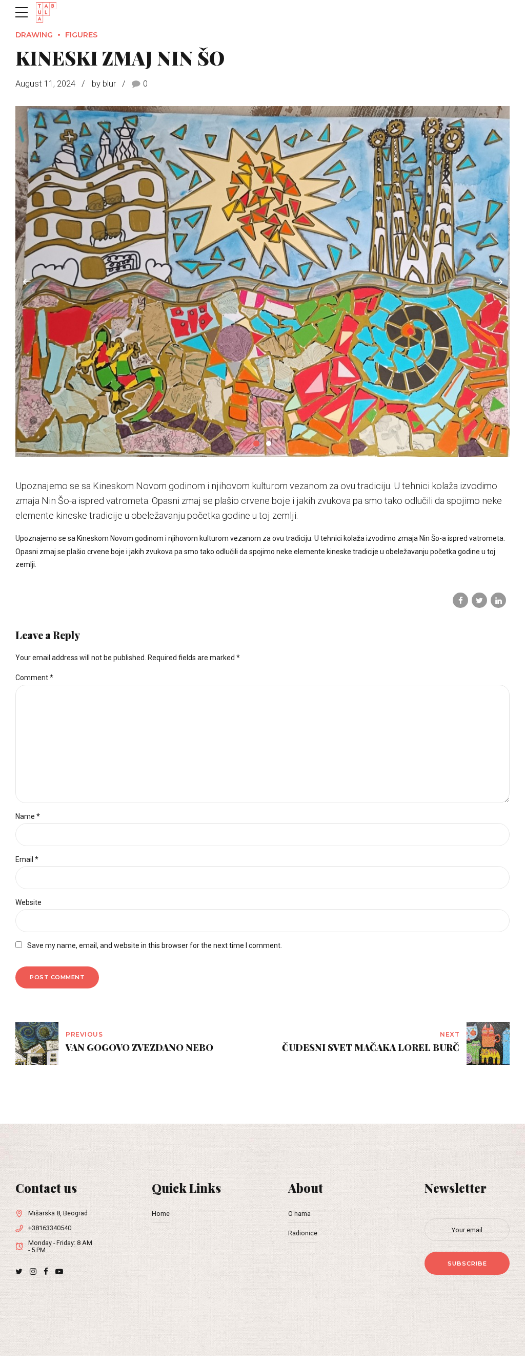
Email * (26, 859)
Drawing (34, 34)
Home (161, 1213)
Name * (27, 816)
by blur (104, 84)
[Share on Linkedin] (498, 600)
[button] (26, 281)
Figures (81, 34)
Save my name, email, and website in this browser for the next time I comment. (154, 945)
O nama (299, 1213)
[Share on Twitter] (479, 600)
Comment (34, 677)
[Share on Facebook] (460, 600)
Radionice (302, 1233)
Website (28, 902)
